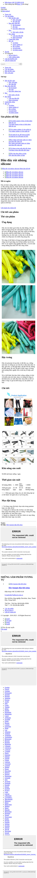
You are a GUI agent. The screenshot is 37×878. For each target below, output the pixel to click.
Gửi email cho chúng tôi (8, 208)
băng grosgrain (17, 37)
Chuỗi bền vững (14, 39)
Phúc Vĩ (19, 4)
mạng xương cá (17, 44)
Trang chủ (8, 14)
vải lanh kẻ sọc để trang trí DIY (18, 136)
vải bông (15, 43)
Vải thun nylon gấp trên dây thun (19, 150)
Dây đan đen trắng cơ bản (17, 155)
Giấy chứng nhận (14, 57)
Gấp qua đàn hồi (18, 36)
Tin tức (7, 52)
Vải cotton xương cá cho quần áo (19, 131)
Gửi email (4, 629)
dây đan (15, 27)
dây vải (11, 41)
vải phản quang (17, 50)
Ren (10, 30)
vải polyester (17, 48)
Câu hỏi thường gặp (11, 59)
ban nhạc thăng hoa (19, 28)
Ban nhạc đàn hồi (14, 23)
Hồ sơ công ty (13, 55)
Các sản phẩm (9, 16)
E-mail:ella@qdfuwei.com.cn (14, 595)
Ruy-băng (12, 34)
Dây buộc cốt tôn (18, 32)
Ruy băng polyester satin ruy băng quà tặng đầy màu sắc (19, 144)
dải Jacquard (16, 25)
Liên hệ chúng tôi (10, 60)
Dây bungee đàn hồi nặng (14, 525)
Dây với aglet (17, 20)
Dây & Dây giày (14, 18)
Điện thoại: (8, 2)
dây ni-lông (16, 46)
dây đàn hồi (16, 21)
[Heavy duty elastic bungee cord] (17, 584)
